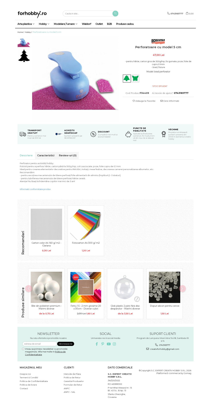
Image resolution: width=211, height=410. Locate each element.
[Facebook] (96, 344)
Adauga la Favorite (145, 100)
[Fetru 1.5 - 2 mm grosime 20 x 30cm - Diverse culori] (85, 287)
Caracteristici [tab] (45, 155)
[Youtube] (108, 344)
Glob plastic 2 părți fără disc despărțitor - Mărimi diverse (125, 307)
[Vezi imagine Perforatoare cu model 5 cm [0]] (24, 42)
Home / (20, 32)
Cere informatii (171, 100)
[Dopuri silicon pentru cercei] (164, 287)
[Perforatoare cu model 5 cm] (75, 79)
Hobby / (28, 32)
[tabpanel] (75, 79)
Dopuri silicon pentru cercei (164, 305)
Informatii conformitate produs (35, 189)
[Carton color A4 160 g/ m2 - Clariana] (46, 224)
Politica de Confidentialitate (34, 381)
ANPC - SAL (69, 392)
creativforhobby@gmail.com (164, 349)
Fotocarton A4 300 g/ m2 (86, 243)
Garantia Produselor (74, 381)
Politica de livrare (28, 385)
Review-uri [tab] (67, 155)
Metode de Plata (72, 374)
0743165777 (164, 345)
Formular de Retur (73, 385)
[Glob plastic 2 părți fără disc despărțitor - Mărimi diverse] (125, 287)
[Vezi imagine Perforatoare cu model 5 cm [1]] (24, 55)
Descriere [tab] (26, 155)
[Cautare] (115, 13)
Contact (24, 388)
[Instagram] (114, 344)
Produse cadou (125, 23)
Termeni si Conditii (29, 377)
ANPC (67, 388)
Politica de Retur (72, 377)
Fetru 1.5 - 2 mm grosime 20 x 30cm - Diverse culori (86, 307)
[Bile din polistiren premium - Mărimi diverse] (46, 287)
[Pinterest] (102, 344)
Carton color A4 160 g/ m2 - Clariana (46, 244)
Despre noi (25, 374)
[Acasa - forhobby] (37, 14)
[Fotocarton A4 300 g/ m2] (85, 224)
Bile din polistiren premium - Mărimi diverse (46, 307)
